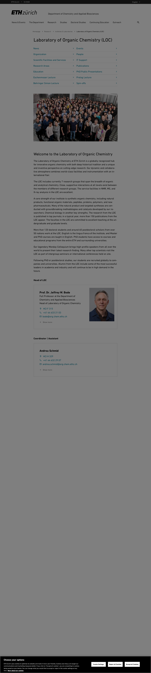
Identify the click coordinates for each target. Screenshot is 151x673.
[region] (75, 664)
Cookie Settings (98, 664)
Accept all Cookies (132, 664)
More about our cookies (16, 670)
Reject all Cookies (115, 664)
